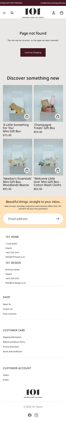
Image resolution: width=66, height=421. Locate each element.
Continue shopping (33, 52)
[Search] (12, 13)
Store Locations (9, 313)
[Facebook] (29, 415)
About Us (7, 304)
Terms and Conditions (12, 351)
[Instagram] (36, 415)
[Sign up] (57, 219)
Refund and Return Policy (14, 342)
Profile (6, 379)
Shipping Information (12, 337)
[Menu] (4, 13)
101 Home (37, 406)
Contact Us (7, 309)
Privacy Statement (11, 347)
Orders (6, 375)
